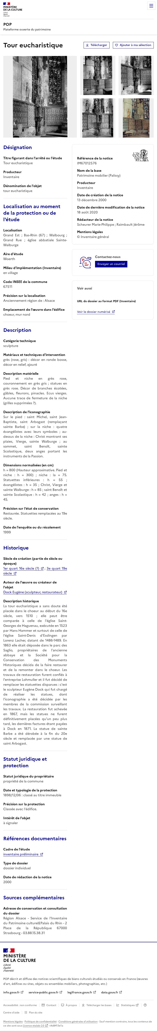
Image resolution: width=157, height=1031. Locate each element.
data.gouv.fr (109, 992)
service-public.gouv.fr (43, 992)
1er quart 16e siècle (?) (21, 568)
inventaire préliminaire (20, 854)
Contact (51, 1005)
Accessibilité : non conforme (20, 1005)
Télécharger (99, 45)
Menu (151, 6)
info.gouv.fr (11, 992)
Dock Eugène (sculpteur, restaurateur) (32, 592)
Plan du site (35, 1012)
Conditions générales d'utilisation (78, 1021)
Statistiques (128, 1005)
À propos (71, 1005)
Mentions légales (13, 1021)
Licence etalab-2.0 (33, 1026)
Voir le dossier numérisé (93, 312)
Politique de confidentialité (41, 1021)
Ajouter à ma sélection (135, 45)
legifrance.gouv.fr (79, 992)
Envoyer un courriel (111, 264)
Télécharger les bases (98, 1005)
